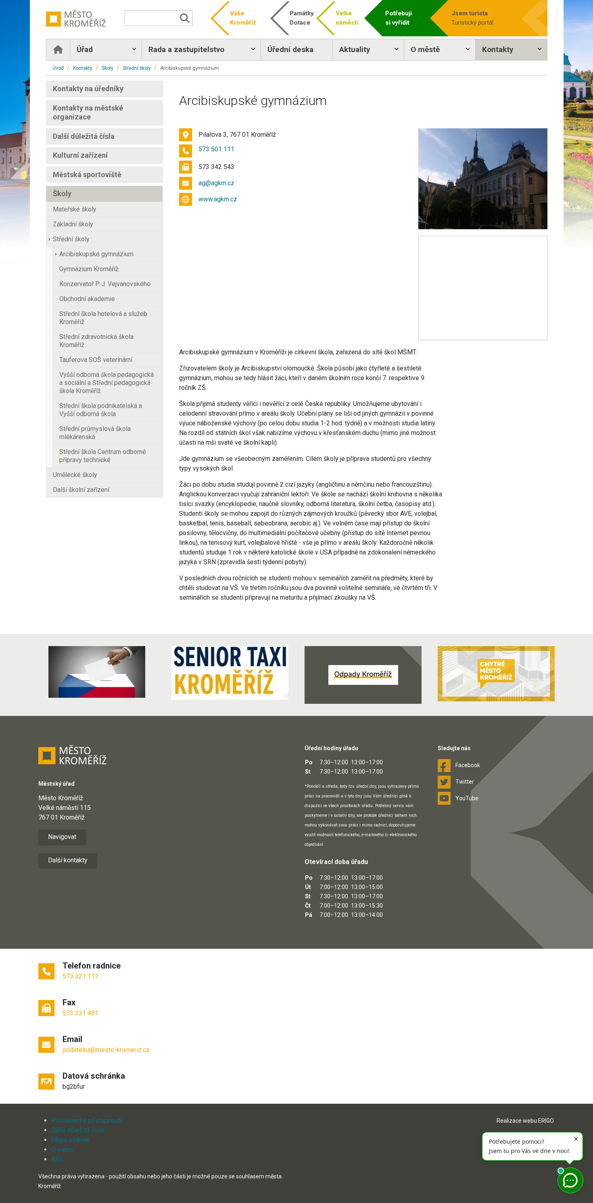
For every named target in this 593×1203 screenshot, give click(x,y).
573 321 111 (80, 976)
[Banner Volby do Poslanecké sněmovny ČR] (96, 672)
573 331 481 (80, 1013)
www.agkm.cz (217, 199)
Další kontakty (68, 860)
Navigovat (62, 837)
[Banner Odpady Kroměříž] (363, 674)
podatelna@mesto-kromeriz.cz (106, 1050)
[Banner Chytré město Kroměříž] (496, 673)
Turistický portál (472, 18)
